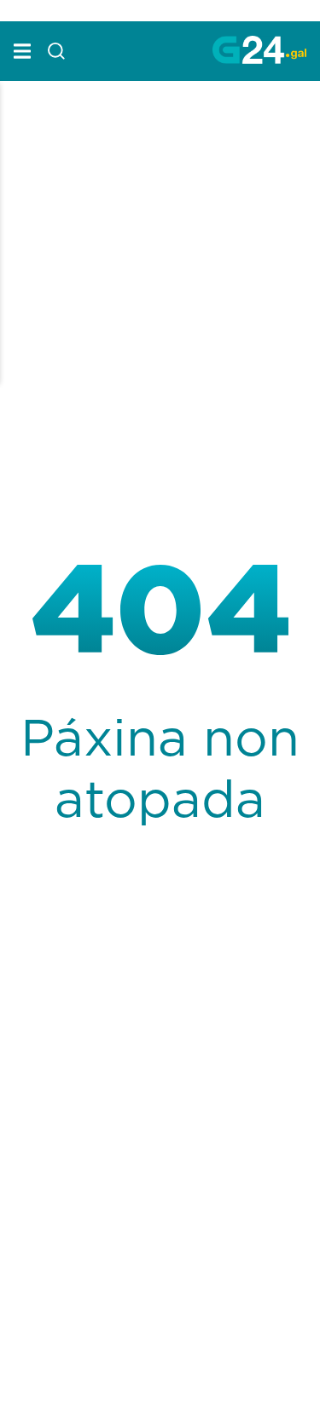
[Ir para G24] (259, 49)
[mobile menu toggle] (22, 51)
